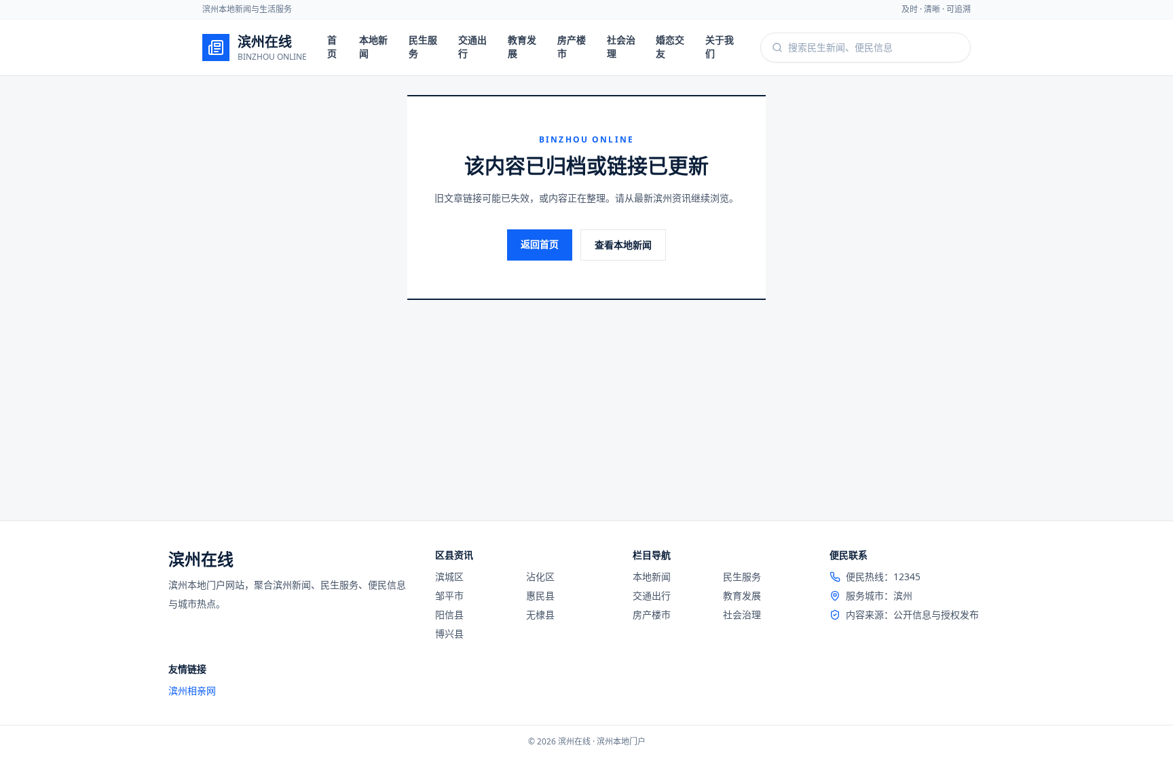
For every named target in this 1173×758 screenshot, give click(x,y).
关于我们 (719, 46)
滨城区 (449, 576)
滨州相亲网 (192, 690)
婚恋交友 (670, 46)
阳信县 (449, 614)
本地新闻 (373, 46)
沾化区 (540, 576)
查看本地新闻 (623, 244)
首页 (332, 46)
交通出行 (472, 46)
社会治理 (621, 46)
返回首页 (540, 244)
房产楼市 (571, 46)
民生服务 (423, 46)
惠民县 (540, 595)
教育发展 (522, 46)
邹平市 (449, 595)
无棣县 (540, 614)
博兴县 (449, 633)
